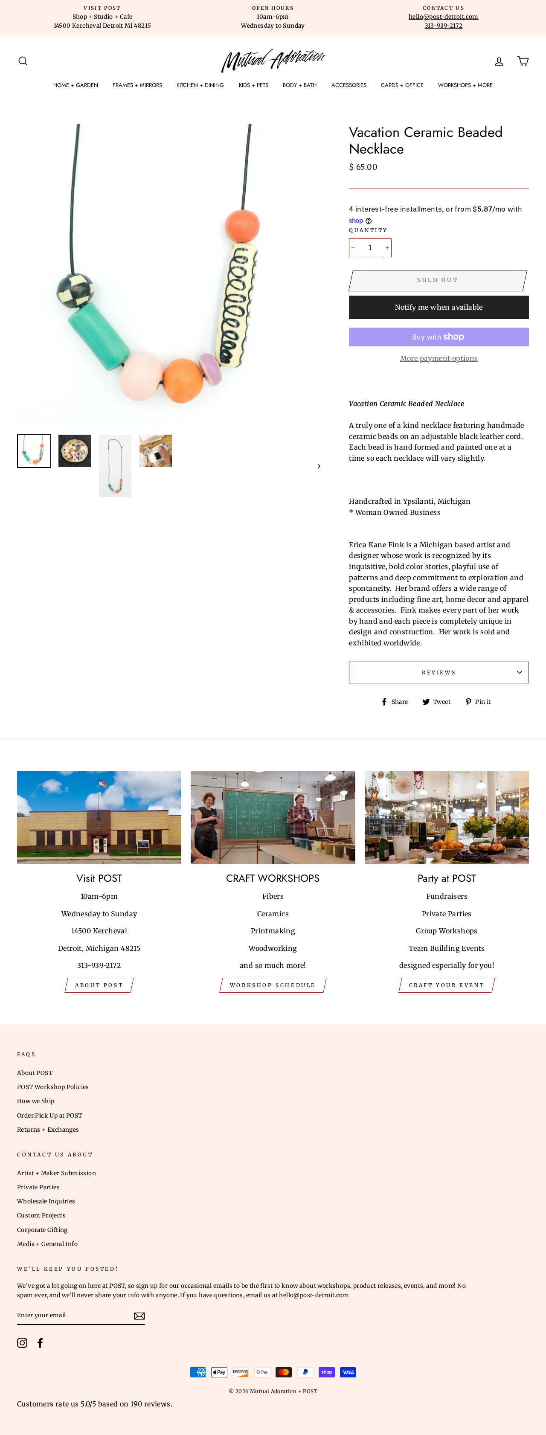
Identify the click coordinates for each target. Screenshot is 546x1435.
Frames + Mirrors (137, 85)
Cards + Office (402, 85)
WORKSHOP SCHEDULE (273, 985)
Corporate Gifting (42, 1230)
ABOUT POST (99, 985)
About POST (34, 1073)
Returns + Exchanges (48, 1129)
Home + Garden (75, 85)
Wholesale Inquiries (46, 1201)
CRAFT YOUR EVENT (447, 985)
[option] (102, 17)
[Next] (315, 466)
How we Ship (35, 1101)
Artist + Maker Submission (56, 1173)
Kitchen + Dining (200, 85)
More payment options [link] (439, 358)
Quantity (368, 230)
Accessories (348, 85)
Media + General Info (47, 1244)
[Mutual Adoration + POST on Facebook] (40, 1343)
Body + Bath (300, 85)
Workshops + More (465, 85)
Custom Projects (41, 1215)
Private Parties (38, 1187)
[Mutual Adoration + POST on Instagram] (22, 1343)
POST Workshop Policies (53, 1087)
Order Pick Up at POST (49, 1115)
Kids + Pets (253, 85)
